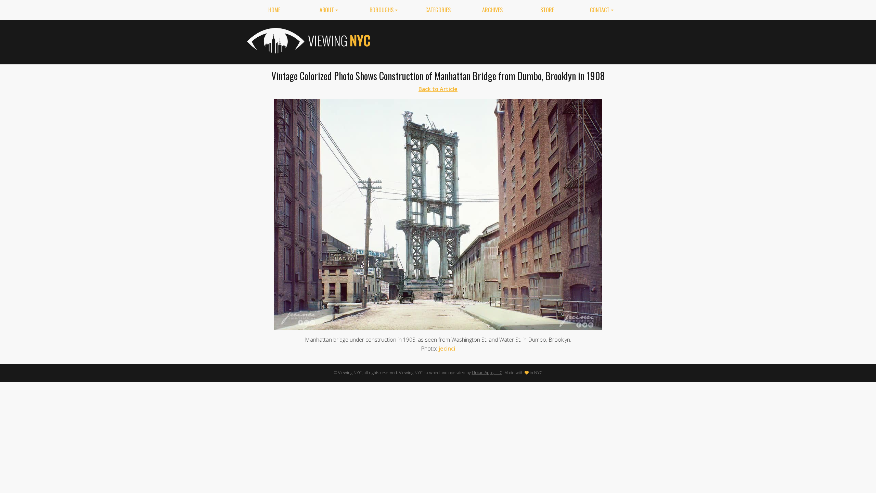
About (327, 10)
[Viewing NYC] (308, 40)
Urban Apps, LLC (487, 373)
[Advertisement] (504, 40)
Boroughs (382, 10)
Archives (492, 10)
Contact (599, 10)
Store (547, 10)
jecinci (446, 348)
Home (274, 10)
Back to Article (438, 89)
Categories (438, 10)
